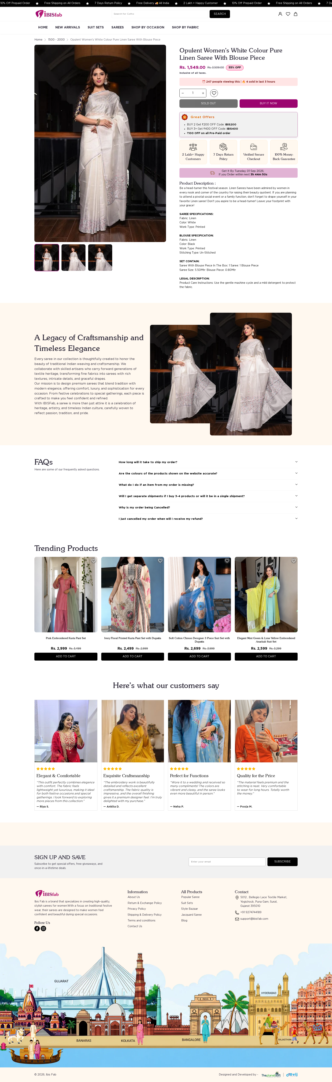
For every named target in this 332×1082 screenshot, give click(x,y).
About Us (134, 897)
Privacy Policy (137, 909)
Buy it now (268, 103)
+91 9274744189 (250, 912)
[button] (214, 93)
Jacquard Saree (191, 915)
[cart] (296, 14)
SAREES (117, 27)
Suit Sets (187, 903)
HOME (43, 27)
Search (220, 14)
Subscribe (282, 861)
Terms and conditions (141, 920)
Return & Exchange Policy (145, 903)
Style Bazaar (189, 909)
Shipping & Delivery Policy (145, 915)
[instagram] (43, 928)
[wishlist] (288, 14)
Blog (184, 920)
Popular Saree (190, 897)
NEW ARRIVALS (67, 27)
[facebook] (37, 928)
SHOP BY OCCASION (147, 27)
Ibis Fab (51, 1074)
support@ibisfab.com (254, 919)
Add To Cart (66, 656)
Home (38, 39)
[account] (280, 14)
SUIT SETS (96, 27)
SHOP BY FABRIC (185, 27)
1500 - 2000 (56, 39)
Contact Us (135, 926)
